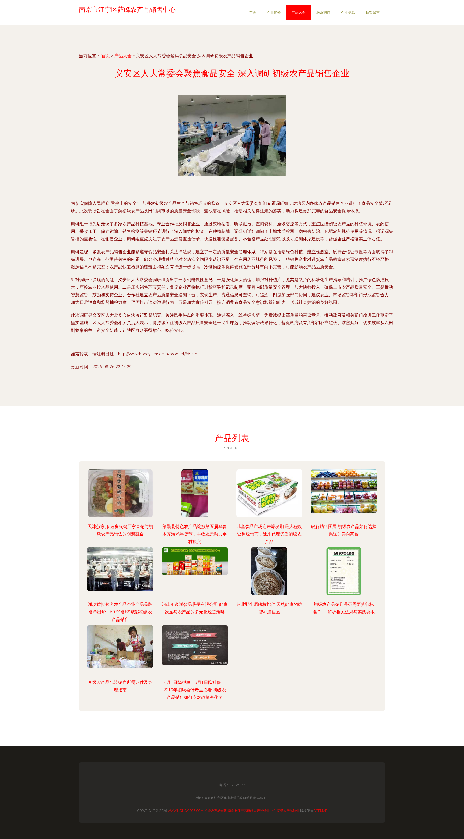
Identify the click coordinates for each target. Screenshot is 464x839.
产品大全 (299, 12)
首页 (252, 12)
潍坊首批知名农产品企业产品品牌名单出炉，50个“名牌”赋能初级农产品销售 (120, 612)
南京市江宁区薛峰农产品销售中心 (252, 811)
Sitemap (320, 811)
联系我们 (323, 12)
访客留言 (373, 12)
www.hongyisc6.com (186, 811)
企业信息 (348, 12)
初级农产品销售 (215, 811)
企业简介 (274, 12)
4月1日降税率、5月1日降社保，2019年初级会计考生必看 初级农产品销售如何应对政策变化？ (195, 690)
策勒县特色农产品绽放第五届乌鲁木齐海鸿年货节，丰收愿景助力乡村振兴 (194, 534)
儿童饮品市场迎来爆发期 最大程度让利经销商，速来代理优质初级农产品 (269, 534)
